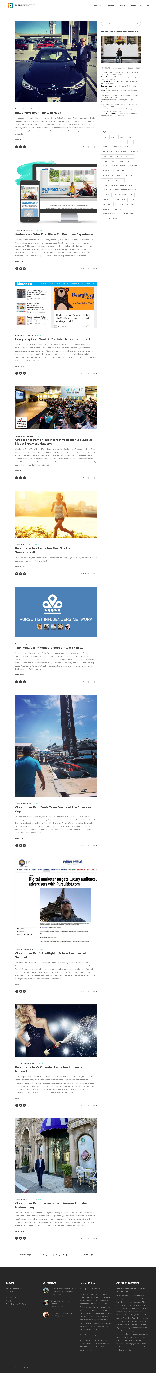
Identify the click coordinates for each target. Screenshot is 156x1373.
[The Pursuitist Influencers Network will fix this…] (56, 612)
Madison (106, 166)
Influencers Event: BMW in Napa (38, 112)
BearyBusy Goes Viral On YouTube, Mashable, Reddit (52, 339)
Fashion (127, 147)
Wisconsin (130, 204)
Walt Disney (107, 204)
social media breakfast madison (126, 190)
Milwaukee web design (111, 171)
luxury (113, 161)
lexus (105, 161)
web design (119, 204)
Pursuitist (119, 180)
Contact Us (10, 1291)
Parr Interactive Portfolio (16, 1304)
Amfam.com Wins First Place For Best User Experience (54, 234)
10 (71, 1255)
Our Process (11, 1298)
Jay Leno (119, 156)
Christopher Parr (109, 142)
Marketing (133, 166)
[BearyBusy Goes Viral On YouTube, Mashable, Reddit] (56, 305)
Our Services (11, 1301)
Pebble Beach (107, 180)
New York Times (108, 175)
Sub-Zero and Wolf (120, 195)
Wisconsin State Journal (112, 209)
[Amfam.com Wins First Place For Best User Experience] (56, 192)
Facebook (117, 147)
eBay (130, 142)
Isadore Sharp (107, 156)
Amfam (105, 137)
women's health (128, 214)
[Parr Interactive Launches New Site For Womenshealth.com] (56, 514)
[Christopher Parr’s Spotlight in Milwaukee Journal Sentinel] (56, 900)
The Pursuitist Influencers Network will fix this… (49, 647)
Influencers (133, 151)
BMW (129, 137)
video (132, 199)
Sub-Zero (106, 195)
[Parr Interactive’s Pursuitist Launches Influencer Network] (56, 1030)
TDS (132, 195)
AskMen (113, 137)
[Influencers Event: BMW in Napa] (56, 61)
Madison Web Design (119, 166)
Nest (124, 171)
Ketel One (129, 156)
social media (107, 190)
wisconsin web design (110, 214)
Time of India (107, 199)
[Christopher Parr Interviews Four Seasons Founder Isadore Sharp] (56, 1155)
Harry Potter (121, 151)
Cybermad (121, 142)
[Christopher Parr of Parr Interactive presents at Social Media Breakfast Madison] (56, 408)
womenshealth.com (110, 218)
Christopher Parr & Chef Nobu (63, 1313)
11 (75, 1255)
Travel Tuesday (120, 199)
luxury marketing (125, 161)
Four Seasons (107, 151)
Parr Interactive (130, 175)
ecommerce (107, 147)
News (41, 109)
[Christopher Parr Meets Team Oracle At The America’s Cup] (56, 746)
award (122, 137)
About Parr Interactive (15, 1288)
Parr (84, 147)
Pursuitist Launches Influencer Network (118, 185)
